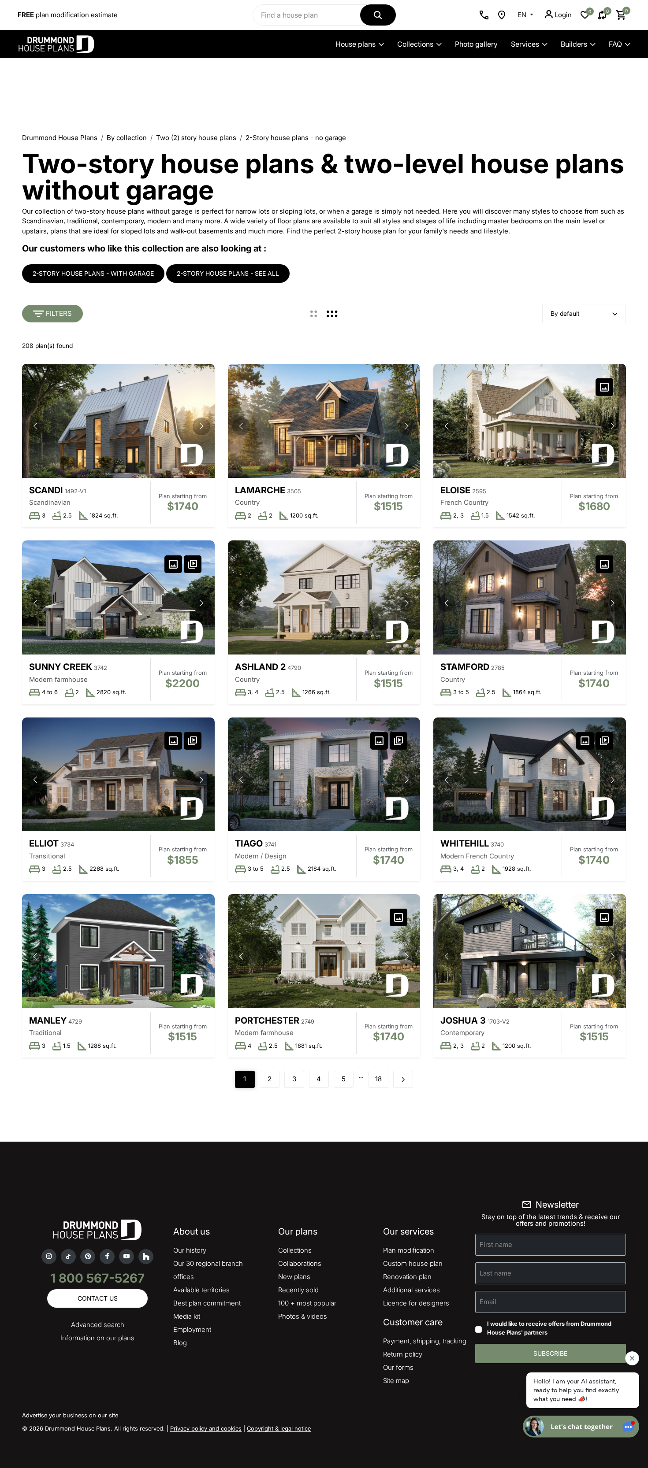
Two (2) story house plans (196, 137)
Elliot (44, 843)
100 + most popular (307, 1303)
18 (378, 1079)
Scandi (46, 490)
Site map (396, 1380)
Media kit (186, 1316)
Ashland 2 (260, 667)
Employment (192, 1329)
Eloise (455, 490)
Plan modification (408, 1250)
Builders (574, 44)
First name (496, 1244)
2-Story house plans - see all (228, 273)
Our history (189, 1250)
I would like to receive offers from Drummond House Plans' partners (549, 1328)
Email (488, 1302)
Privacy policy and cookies (206, 1428)
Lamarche (260, 490)
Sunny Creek (60, 667)
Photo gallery (476, 44)
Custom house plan (413, 1263)
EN (523, 15)
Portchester (267, 1020)
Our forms (398, 1367)
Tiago (249, 843)
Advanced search (97, 1324)
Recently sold (298, 1290)
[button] (201, 426)
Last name (495, 1273)
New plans (294, 1276)
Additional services (411, 1290)
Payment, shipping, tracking (424, 1341)
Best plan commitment (207, 1303)
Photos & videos (302, 1316)
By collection (127, 137)
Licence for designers (416, 1303)
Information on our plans (97, 1338)
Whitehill (464, 843)
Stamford (464, 667)
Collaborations (299, 1263)
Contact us (98, 1298)
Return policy (402, 1354)
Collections (415, 44)
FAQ (615, 44)
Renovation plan (407, 1276)
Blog (180, 1343)
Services (525, 44)
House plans (355, 44)
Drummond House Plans (59, 137)
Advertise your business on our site (70, 1415)
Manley (48, 1020)
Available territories (201, 1290)
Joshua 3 (463, 1020)
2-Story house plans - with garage (93, 273)
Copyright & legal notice (279, 1428)
